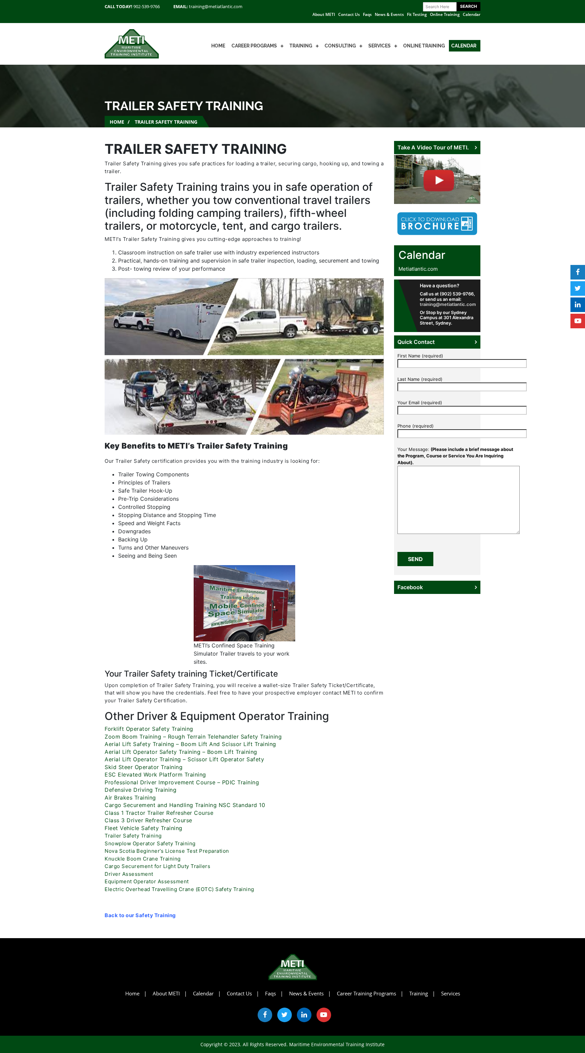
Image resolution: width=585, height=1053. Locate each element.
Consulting (340, 45)
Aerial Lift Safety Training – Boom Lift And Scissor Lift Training (190, 744)
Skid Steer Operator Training (143, 767)
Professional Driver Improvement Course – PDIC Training (182, 782)
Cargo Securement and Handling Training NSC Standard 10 (185, 805)
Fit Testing (417, 14)
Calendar (471, 14)
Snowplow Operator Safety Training (150, 843)
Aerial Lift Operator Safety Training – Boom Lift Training (181, 751)
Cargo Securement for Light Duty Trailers (157, 866)
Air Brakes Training (130, 797)
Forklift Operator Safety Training (150, 728)
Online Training (445, 14)
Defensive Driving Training (140, 789)
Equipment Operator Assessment (147, 881)
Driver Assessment (129, 874)
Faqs (367, 14)
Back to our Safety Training (140, 915)
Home (218, 45)
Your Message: (455, 456)
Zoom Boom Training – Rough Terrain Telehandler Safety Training (193, 736)
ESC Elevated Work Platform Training (155, 774)
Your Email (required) (419, 402)
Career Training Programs (366, 993)
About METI (323, 14)
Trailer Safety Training (133, 835)
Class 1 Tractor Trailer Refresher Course (159, 812)
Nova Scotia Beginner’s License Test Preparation (167, 851)
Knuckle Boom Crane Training (143, 858)
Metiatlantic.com (418, 269)
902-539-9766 (146, 6)
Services (379, 45)
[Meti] (132, 43)
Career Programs (254, 45)
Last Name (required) (419, 379)
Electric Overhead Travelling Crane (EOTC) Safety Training (179, 889)
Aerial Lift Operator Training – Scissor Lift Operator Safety (184, 759)
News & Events (389, 14)
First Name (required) (420, 355)
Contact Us (349, 14)
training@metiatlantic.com (215, 6)
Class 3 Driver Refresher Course (148, 820)
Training (300, 45)
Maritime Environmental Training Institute (337, 1044)
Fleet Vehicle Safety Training (144, 828)
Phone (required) (415, 426)
